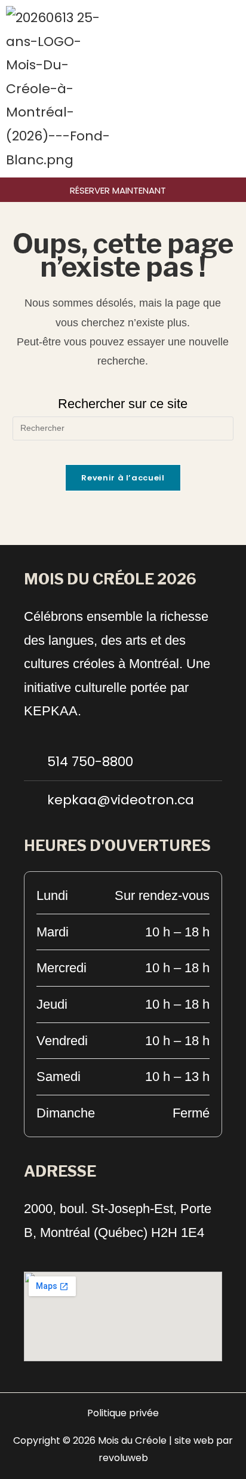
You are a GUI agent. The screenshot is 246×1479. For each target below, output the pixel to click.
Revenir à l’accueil (122, 477)
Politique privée (123, 1413)
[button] (236, 89)
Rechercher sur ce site (122, 403)
